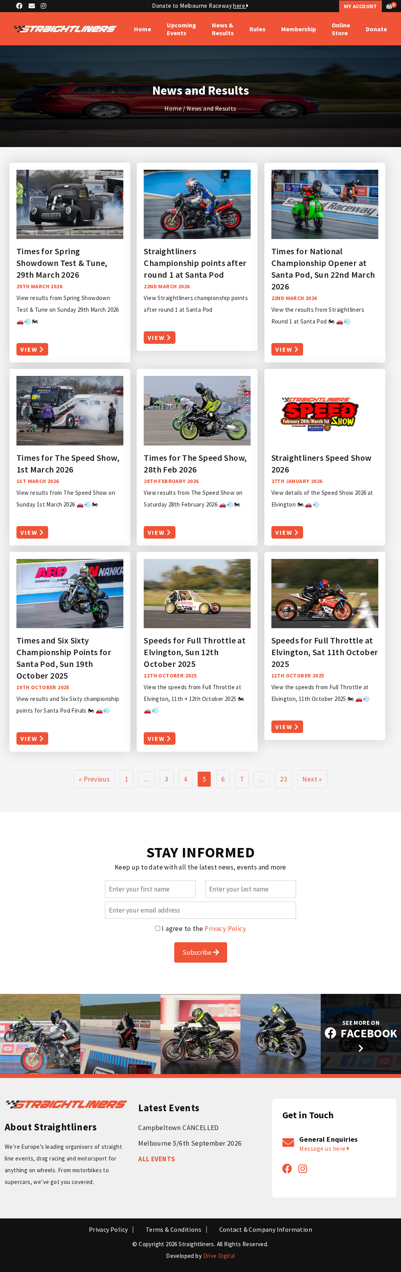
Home (142, 29)
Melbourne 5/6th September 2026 (190, 1143)
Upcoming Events (181, 29)
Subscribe (197, 952)
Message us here (323, 1148)
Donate (376, 29)
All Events (156, 1159)
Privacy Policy (225, 928)
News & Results (223, 29)
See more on (367, 1030)
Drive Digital (219, 1255)
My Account (360, 6)
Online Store (341, 29)
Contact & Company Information (265, 1229)
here (239, 5)
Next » (312, 779)
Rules (257, 29)
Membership (298, 29)
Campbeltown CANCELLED (178, 1127)
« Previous (94, 779)
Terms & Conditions (173, 1229)
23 (283, 779)
